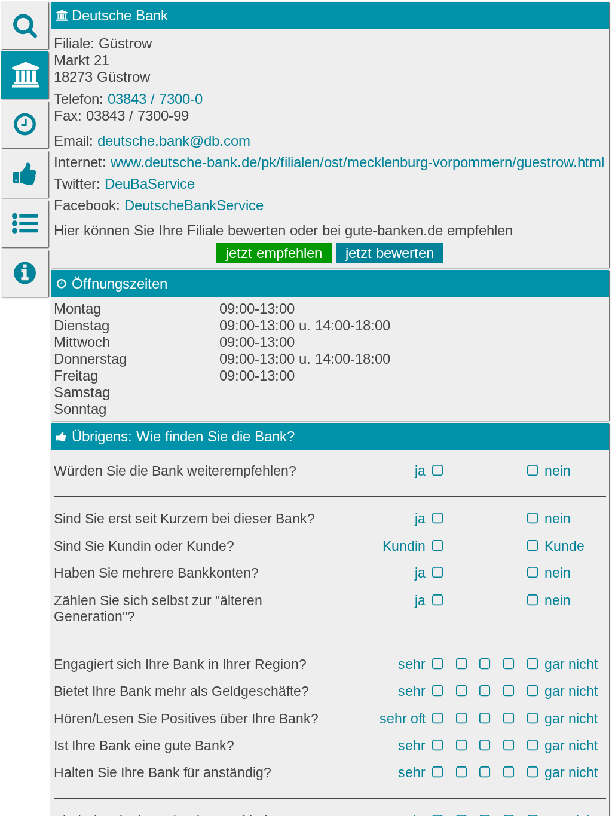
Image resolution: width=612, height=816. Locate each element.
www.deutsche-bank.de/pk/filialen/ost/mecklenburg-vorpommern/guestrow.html (357, 162)
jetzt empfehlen (274, 253)
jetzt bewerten (389, 253)
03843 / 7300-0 (155, 99)
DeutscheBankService (194, 205)
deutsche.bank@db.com (173, 141)
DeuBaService (150, 184)
